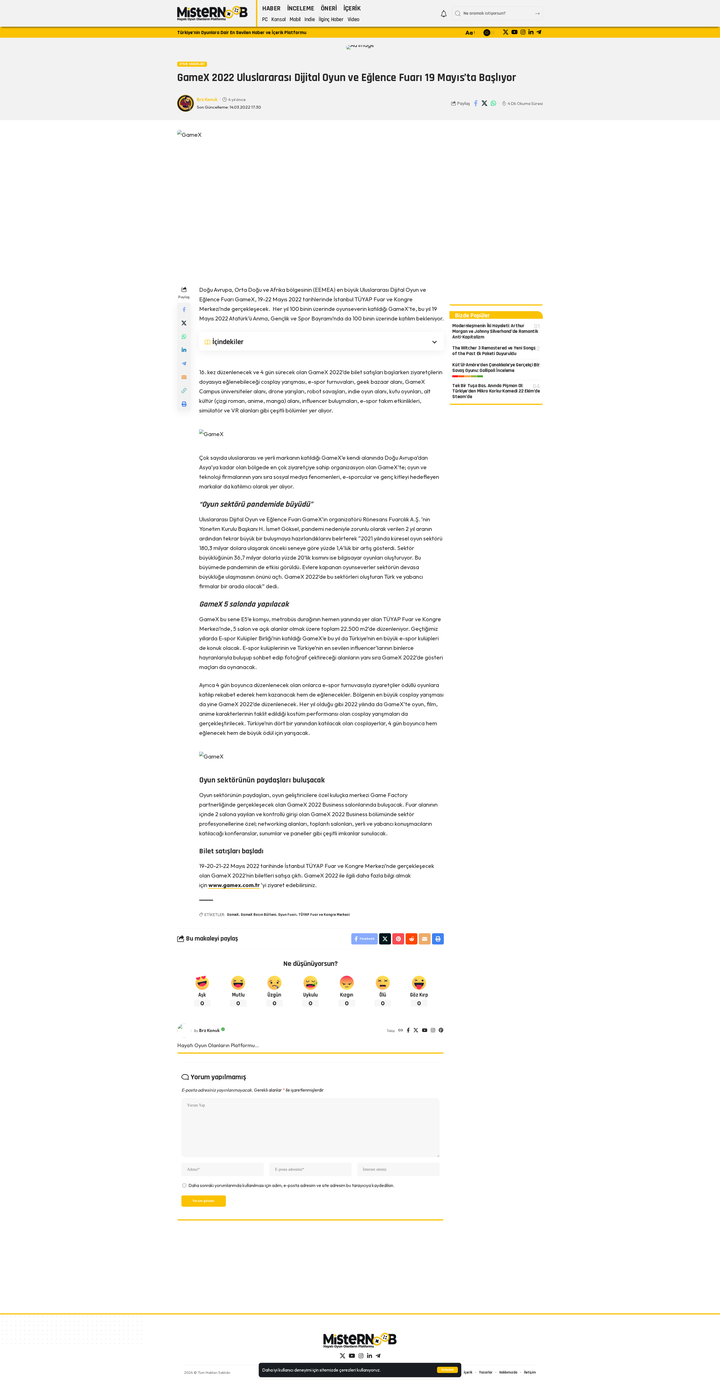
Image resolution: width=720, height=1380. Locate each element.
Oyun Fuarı (287, 914)
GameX (233, 914)
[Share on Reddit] (411, 938)
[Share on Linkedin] (184, 350)
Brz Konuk (207, 99)
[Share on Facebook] (476, 103)
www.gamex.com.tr (234, 884)
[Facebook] (408, 1030)
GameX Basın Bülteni (258, 914)
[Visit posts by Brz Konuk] (184, 1031)
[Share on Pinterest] (398, 938)
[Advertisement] (496, 214)
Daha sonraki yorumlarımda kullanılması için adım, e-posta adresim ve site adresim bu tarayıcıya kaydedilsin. (291, 1185)
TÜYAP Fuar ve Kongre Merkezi (324, 914)
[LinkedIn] (531, 32)
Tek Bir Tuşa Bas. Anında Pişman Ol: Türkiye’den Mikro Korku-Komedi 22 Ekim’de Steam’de (496, 391)
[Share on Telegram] (184, 363)
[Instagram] (523, 32)
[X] (505, 32)
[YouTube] (514, 32)
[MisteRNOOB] (360, 1340)
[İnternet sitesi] (401, 1030)
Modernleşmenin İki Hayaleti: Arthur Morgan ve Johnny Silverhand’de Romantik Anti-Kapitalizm (495, 331)
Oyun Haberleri (192, 64)
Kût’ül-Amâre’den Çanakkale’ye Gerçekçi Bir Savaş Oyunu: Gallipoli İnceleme (495, 368)
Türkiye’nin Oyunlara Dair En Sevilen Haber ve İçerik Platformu (241, 32)
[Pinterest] (441, 1030)
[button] (447, 1370)
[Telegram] (539, 32)
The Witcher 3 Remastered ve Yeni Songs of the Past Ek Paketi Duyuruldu (494, 351)
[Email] (184, 377)
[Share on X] (485, 103)
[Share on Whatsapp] (493, 103)
